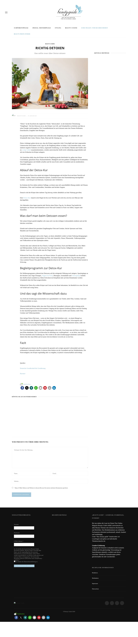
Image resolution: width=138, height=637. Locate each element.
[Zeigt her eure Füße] (56, 520)
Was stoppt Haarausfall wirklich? (110, 80)
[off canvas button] (6, 12)
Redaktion (95, 573)
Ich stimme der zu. (26, 561)
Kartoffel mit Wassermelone (18, 426)
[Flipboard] (129, 12)
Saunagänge (75, 275)
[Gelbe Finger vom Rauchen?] (57, 532)
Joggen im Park (47, 275)
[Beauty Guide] (19, 603)
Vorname (16, 524)
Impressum (95, 583)
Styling (58, 28)
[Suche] (132, 12)
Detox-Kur (27, 198)
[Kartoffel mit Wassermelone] (23, 402)
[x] (127, 12)
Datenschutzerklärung (30, 561)
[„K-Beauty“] (110, 97)
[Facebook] (121, 12)
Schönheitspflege (21, 28)
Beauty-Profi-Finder (22, 34)
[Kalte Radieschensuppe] (42, 402)
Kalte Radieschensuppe (47, 425)
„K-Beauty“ (110, 108)
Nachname (17, 533)
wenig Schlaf (26, 150)
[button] (22, 388)
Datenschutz (95, 589)
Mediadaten (95, 578)
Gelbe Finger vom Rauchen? (75, 531)
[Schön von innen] (68, 402)
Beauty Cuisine (71, 28)
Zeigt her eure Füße (72, 520)
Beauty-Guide (21, 115)
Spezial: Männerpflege (41, 28)
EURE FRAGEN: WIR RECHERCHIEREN (94, 28)
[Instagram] (124, 12)
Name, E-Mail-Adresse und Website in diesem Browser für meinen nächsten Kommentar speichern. (41, 488)
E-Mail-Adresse (18, 541)
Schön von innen (71, 425)
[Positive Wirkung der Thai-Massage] (110, 125)
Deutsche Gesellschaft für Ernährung (32, 368)
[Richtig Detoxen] (50, 83)
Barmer (22, 373)
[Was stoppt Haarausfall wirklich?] (110, 68)
